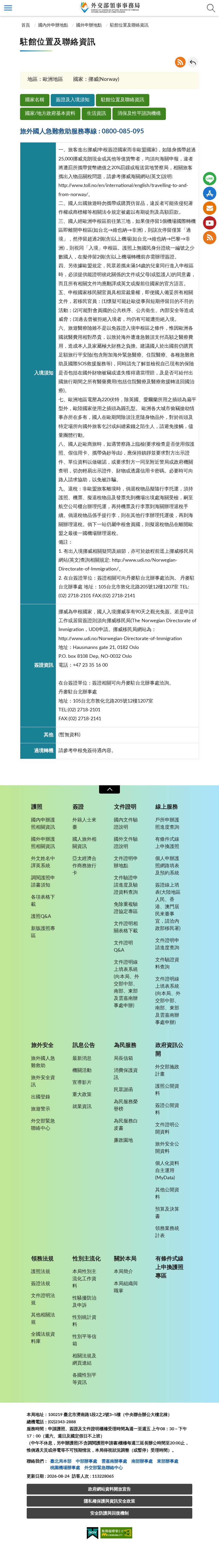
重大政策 (82, 1094)
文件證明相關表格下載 (126, 927)
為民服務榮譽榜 (126, 1105)
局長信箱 (123, 1058)
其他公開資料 (167, 1194)
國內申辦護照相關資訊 (43, 824)
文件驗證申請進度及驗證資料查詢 (126, 885)
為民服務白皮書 (126, 1125)
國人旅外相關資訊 (84, 843)
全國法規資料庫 (43, 1338)
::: (3, 4)
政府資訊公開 (169, 1049)
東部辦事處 (167, 1461)
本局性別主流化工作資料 (84, 1279)
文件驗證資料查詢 (167, 964)
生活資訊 (96, 113)
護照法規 (40, 1271)
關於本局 (125, 1258)
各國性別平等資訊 (84, 1379)
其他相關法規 (43, 1319)
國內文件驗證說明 (126, 824)
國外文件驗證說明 (126, 843)
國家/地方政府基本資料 (50, 113)
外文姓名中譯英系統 (43, 862)
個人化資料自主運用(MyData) (167, 1170)
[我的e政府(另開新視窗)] (92, 1534)
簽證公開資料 (167, 1109)
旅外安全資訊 (43, 1081)
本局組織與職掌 (126, 1287)
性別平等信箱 (84, 1340)
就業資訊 (82, 1106)
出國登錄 (40, 1097)
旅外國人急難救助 (43, 1062)
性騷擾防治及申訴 (84, 1302)
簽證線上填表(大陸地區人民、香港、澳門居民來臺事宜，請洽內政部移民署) (168, 907)
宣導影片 (82, 1082)
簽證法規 (40, 1283)
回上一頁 (192, 62)
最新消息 (82, 1058)
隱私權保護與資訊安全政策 (109, 1501)
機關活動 (82, 1070)
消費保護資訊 (126, 1074)
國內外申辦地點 (53, 25)
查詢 (211, 8)
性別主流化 (87, 1258)
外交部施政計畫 (167, 1071)
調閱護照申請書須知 (43, 882)
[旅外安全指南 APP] (209, 193)
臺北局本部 (61, 1461)
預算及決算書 (167, 1213)
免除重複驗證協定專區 (126, 908)
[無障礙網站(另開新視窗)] (116, 1533)
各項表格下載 (43, 901)
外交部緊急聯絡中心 (43, 1125)
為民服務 (125, 1045)
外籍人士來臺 (84, 824)
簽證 (78, 807)
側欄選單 (8, 8)
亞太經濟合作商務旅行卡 (84, 866)
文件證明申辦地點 (126, 862)
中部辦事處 (86, 1461)
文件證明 (125, 807)
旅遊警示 (40, 1109)
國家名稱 (34, 99)
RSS (180, 62)
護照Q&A (41, 916)
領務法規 (42, 1258)
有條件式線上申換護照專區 (169, 1267)
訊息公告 (84, 1045)
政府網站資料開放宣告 (109, 1489)
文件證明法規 (43, 1299)
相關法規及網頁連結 (84, 1360)
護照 (36, 807)
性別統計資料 (84, 1321)
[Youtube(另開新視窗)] (209, 223)
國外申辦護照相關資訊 (43, 843)
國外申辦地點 (89, 25)
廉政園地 (123, 1140)
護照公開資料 (167, 1090)
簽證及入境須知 (72, 99)
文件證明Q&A (123, 947)
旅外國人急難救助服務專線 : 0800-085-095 (82, 131)
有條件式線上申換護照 (167, 843)
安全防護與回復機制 (109, 1513)
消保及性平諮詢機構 (139, 113)
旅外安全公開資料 (167, 1148)
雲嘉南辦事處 (114, 1461)
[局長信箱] (209, 208)
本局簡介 (123, 1271)
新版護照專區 (43, 932)
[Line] (209, 178)
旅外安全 (42, 1045)
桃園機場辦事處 (65, 1468)
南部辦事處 (142, 1461)
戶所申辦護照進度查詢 (167, 824)
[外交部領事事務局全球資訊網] (109, 7)
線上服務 (166, 807)
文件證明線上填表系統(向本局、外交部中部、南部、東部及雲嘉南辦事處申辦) (126, 984)
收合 (109, 789)
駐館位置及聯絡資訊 (122, 99)
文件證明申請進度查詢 (167, 944)
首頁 (25, 25)
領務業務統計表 (167, 1232)
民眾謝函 (123, 1089)
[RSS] (209, 237)
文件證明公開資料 (167, 1128)
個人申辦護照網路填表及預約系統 (167, 866)
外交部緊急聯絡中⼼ (103, 1468)
